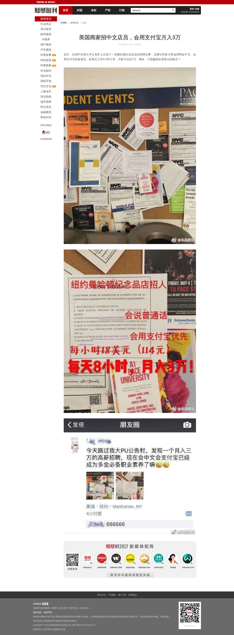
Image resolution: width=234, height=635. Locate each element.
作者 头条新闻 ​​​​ (135, 44)
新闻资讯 (74, 23)
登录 (192, 9)
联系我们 (133, 595)
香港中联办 (73, 608)
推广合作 (122, 595)
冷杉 (93, 10)
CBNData (84, 608)
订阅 (122, 10)
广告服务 (112, 595)
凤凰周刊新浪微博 (41, 608)
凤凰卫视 (62, 608)
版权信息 (37, 612)
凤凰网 (54, 608)
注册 (197, 9)
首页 (65, 10)
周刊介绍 (101, 595)
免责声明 (48, 612)
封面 (79, 10)
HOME (64, 23)
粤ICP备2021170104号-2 (84, 625)
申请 (44, 604)
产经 (107, 10)
